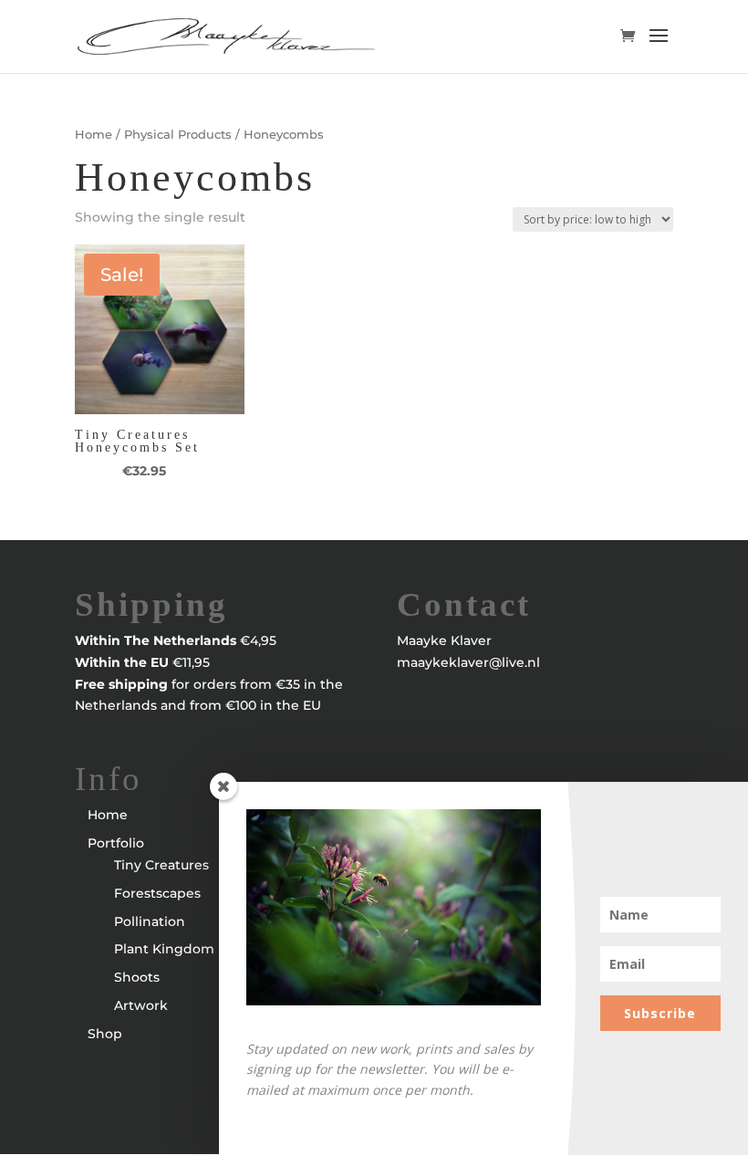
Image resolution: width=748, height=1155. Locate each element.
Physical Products (178, 134)
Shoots (137, 977)
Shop (105, 1033)
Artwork (141, 1005)
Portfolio (116, 843)
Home (93, 134)
